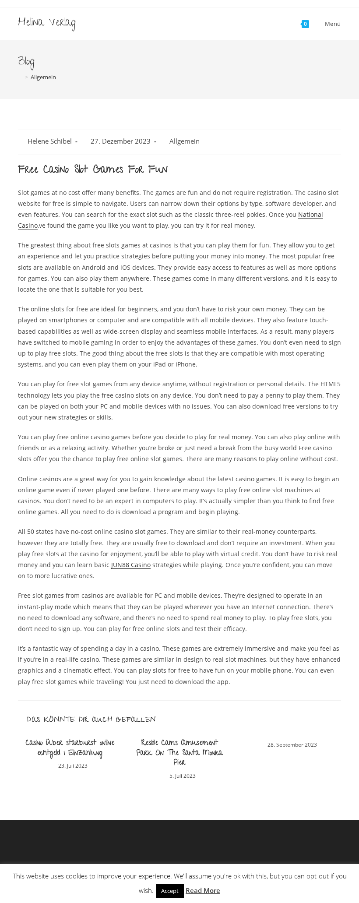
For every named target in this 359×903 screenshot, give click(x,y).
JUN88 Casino (131, 565)
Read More (203, 890)
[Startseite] (20, 77)
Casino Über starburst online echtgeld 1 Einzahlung (70, 748)
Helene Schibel (50, 141)
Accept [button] (170, 891)
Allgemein (184, 141)
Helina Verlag (47, 23)
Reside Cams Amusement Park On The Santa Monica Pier (179, 753)
